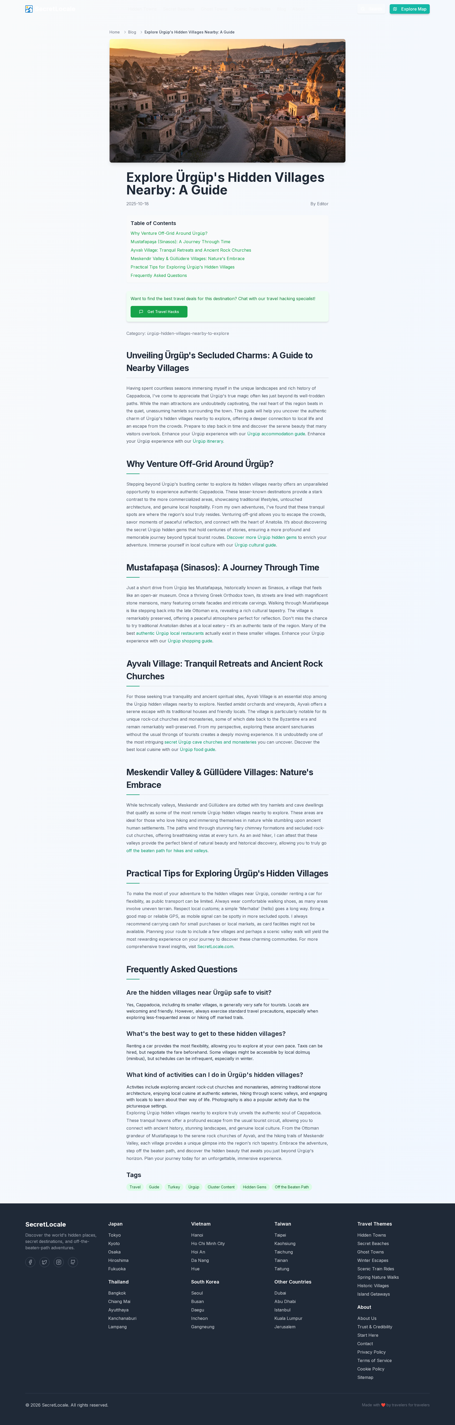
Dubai (280, 1293)
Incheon (199, 1318)
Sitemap (365, 1377)
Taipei (280, 1235)
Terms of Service (374, 1360)
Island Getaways (373, 1294)
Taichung (283, 1252)
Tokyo (114, 1235)
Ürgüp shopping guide (190, 640)
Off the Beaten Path (292, 1187)
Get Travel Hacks (163, 311)
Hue (195, 1268)
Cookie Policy (370, 1369)
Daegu (197, 1309)
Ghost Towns (214, 9)
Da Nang (200, 1260)
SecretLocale (55, 9)
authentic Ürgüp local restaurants (170, 633)
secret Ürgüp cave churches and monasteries (210, 742)
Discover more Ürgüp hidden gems (262, 537)
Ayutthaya (118, 1309)
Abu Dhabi (285, 1301)
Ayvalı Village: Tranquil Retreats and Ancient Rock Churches (191, 250)
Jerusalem (284, 1326)
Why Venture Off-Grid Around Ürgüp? (169, 233)
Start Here (367, 1335)
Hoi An (198, 1252)
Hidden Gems (254, 1187)
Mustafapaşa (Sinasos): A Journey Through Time (180, 241)
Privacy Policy (371, 1352)
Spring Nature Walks (378, 1277)
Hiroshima (118, 1260)
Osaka (114, 1252)
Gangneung (202, 1326)
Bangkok (117, 1293)
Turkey (174, 1187)
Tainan (281, 1260)
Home (115, 32)
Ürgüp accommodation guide (276, 433)
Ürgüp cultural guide (255, 545)
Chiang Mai (119, 1301)
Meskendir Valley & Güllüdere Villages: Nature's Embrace (188, 258)
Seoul (197, 1293)
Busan (197, 1301)
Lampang (117, 1326)
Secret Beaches (179, 9)
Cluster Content (221, 1187)
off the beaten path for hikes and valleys (166, 850)
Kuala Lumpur (288, 1318)
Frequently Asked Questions (159, 275)
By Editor (319, 203)
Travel (135, 1187)
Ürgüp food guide (197, 749)
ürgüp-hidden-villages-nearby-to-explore (188, 333)
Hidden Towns (142, 9)
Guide (154, 1187)
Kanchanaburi (122, 1318)
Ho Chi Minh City (208, 1243)
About (298, 9)
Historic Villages (373, 1285)
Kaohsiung (284, 1243)
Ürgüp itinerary (208, 441)
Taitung (281, 1268)
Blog (281, 9)
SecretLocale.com (215, 946)
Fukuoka (117, 1268)
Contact (365, 1343)
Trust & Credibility (374, 1326)
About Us (367, 1318)
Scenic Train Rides (252, 9)
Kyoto (114, 1243)
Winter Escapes (372, 1260)
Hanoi (197, 1235)
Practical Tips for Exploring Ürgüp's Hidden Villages (183, 267)
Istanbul (282, 1309)
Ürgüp (194, 1187)
